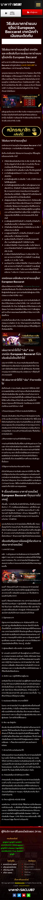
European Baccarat (31, 286)
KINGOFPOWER (24, 886)
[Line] (28, 895)
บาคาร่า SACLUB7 (11, 4)
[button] (38, 4)
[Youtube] (24, 895)
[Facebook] (14, 895)
